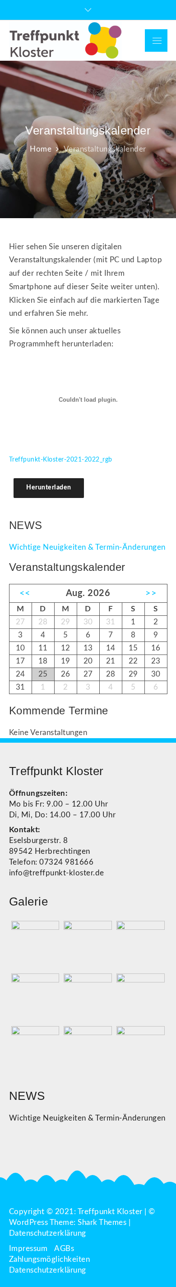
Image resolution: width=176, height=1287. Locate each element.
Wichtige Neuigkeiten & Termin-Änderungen (87, 547)
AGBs (64, 1248)
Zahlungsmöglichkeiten (49, 1259)
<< (25, 593)
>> (151, 593)
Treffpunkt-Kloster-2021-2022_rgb (60, 460)
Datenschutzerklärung (47, 1233)
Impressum (28, 1248)
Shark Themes (103, 1222)
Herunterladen (48, 487)
